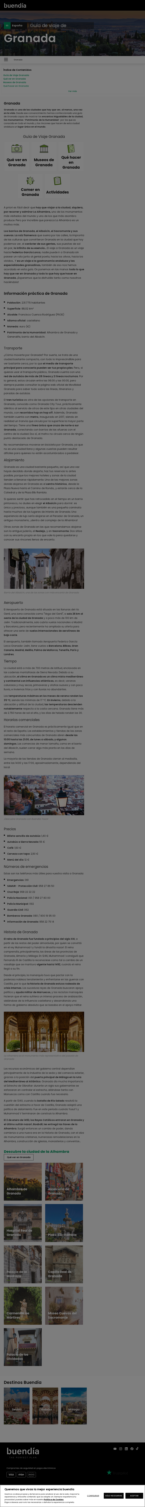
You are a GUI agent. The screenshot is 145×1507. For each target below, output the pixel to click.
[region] (72, 1496)
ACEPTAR (134, 1495)
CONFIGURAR (93, 1495)
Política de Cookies (54, 1499)
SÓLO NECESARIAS (113, 1495)
